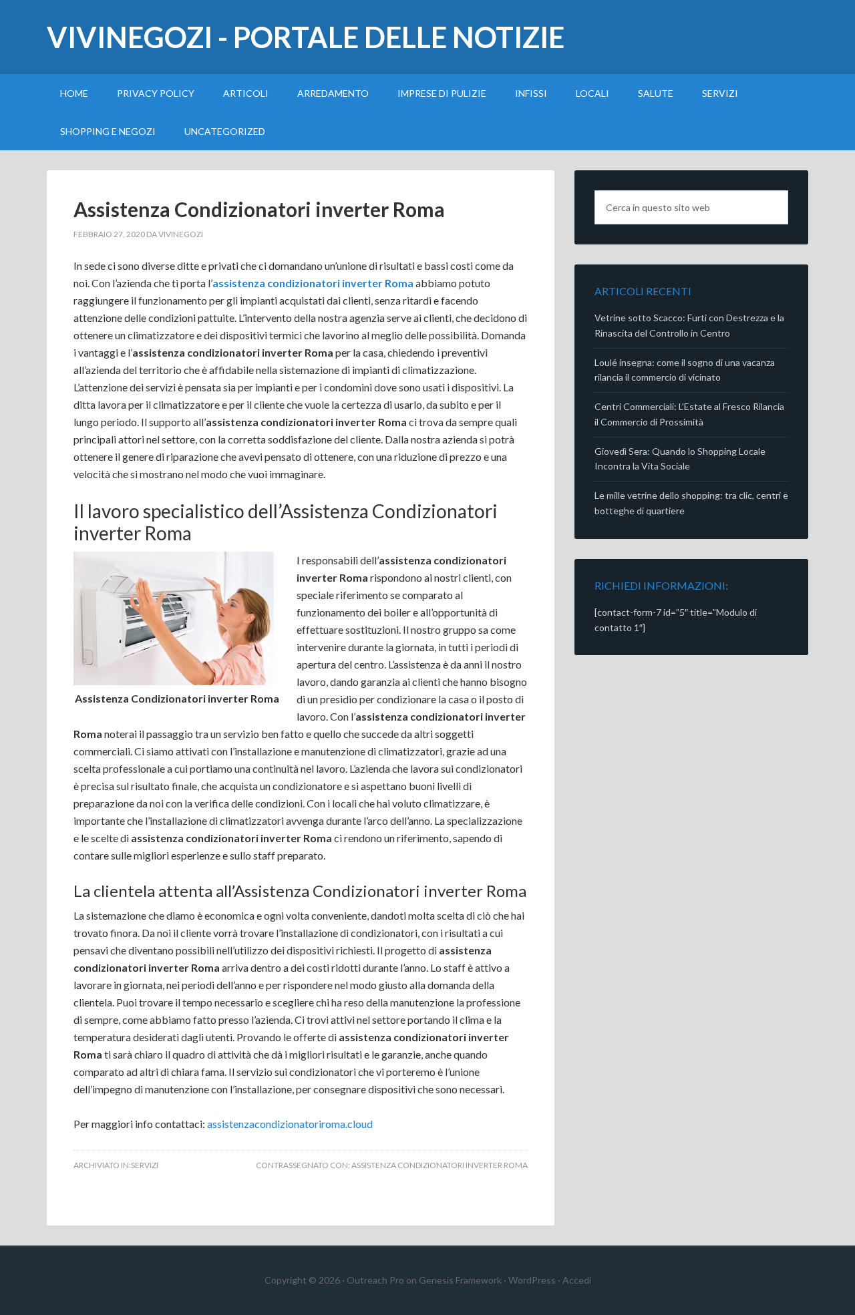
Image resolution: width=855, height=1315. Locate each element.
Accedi (576, 1280)
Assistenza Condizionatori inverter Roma (259, 209)
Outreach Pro (375, 1280)
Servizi (144, 1165)
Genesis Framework (460, 1280)
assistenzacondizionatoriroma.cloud (290, 1123)
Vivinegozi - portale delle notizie (305, 37)
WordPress (532, 1280)
